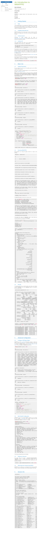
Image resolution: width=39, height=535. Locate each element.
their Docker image (32, 54)
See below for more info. (21, 71)
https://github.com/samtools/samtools (20, 38)
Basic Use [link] (5, 7)
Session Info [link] (5, 10)
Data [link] (4, 3)
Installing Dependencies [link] (4, 5)
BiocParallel (24, 418)
